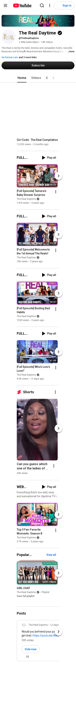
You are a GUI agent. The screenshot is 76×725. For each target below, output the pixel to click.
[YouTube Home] (22, 5)
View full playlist (25, 596)
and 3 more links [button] (28, 57)
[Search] (42, 5)
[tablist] (38, 78)
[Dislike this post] (34, 657)
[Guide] (5, 5)
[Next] (58, 176)
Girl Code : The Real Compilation (37, 139)
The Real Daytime (26, 199)
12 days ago (56, 625)
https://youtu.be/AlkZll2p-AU (50, 635)
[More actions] (56, 192)
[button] (53, 78)
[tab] (22, 78)
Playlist (45, 592)
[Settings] (49, 5)
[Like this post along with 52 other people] (23, 657)
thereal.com (11, 57)
